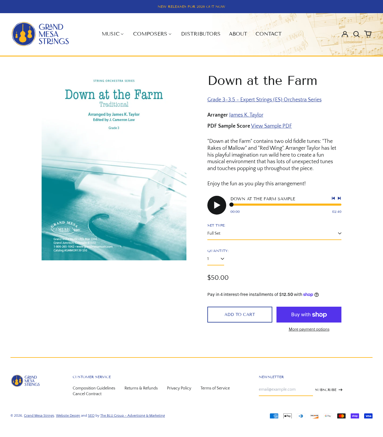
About (238, 34)
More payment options (309, 329)
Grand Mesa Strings (39, 416)
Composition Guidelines (94, 388)
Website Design (68, 416)
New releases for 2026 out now (191, 6)
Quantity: (218, 250)
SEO (91, 416)
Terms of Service (215, 388)
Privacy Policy (179, 388)
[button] (356, 34)
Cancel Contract (87, 394)
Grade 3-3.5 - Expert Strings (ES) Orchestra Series (264, 100)
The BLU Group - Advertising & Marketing (132, 416)
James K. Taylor (246, 115)
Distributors (201, 34)
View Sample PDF (271, 126)
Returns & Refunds (141, 388)
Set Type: (216, 225)
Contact (269, 34)
